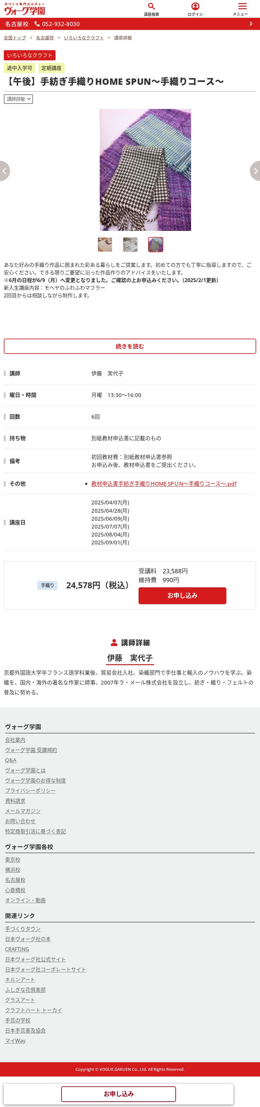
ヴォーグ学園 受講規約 (31, 749)
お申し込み (182, 595)
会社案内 (15, 739)
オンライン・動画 (25, 900)
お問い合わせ (20, 821)
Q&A (10, 760)
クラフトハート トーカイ (33, 1010)
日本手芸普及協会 (25, 1030)
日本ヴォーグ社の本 (28, 938)
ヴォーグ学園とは (25, 770)
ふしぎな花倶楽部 (25, 989)
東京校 (12, 859)
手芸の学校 (17, 1020)
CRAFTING (17, 949)
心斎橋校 (15, 890)
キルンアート (20, 979)
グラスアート (20, 999)
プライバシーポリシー (30, 790)
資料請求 (15, 800)
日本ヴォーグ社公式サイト (35, 959)
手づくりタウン (23, 928)
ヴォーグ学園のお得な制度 (35, 780)
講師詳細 (16, 99)
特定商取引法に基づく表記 (35, 831)
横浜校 (12, 869)
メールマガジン (23, 810)
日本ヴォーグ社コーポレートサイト (45, 969)
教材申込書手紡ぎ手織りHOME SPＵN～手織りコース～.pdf (164, 483)
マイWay (15, 1040)
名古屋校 (15, 879)
